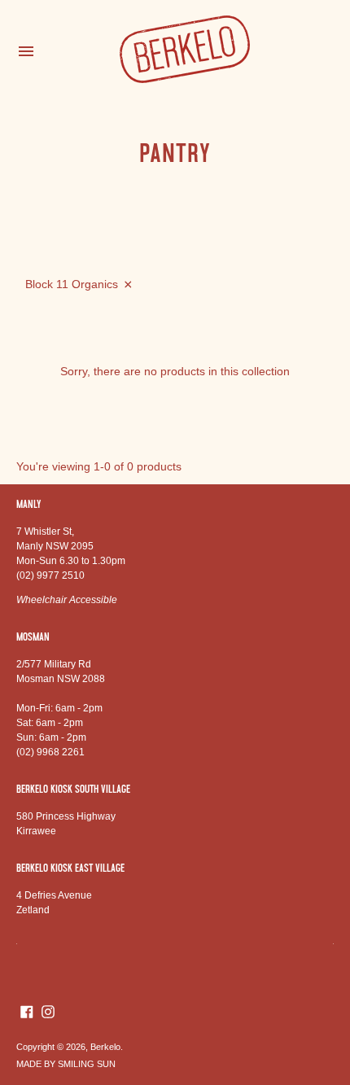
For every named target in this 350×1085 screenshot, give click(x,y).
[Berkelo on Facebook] (26, 1010)
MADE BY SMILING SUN (66, 1064)
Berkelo (105, 1047)
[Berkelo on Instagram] (48, 1010)
